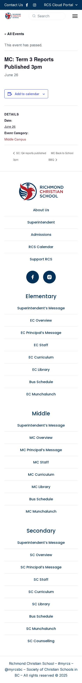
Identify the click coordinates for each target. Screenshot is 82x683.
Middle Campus (15, 139)
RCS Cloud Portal (58, 5)
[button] (75, 16)
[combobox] (47, 16)
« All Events (14, 33)
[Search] (34, 15)
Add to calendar (27, 94)
